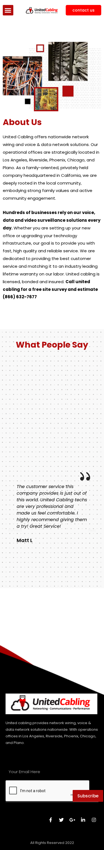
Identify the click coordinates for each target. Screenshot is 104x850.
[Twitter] (61, 819)
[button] (8, 10)
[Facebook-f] (50, 819)
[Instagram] (93, 819)
